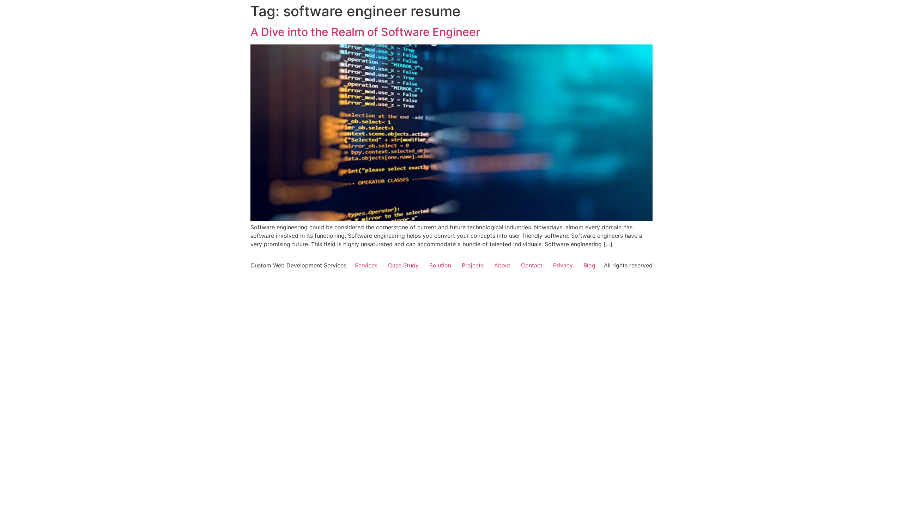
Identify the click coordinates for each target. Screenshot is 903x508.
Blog (589, 265)
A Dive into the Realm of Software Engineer (365, 32)
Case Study (403, 265)
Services (366, 265)
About (502, 265)
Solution (440, 265)
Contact (532, 265)
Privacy (563, 265)
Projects (473, 265)
